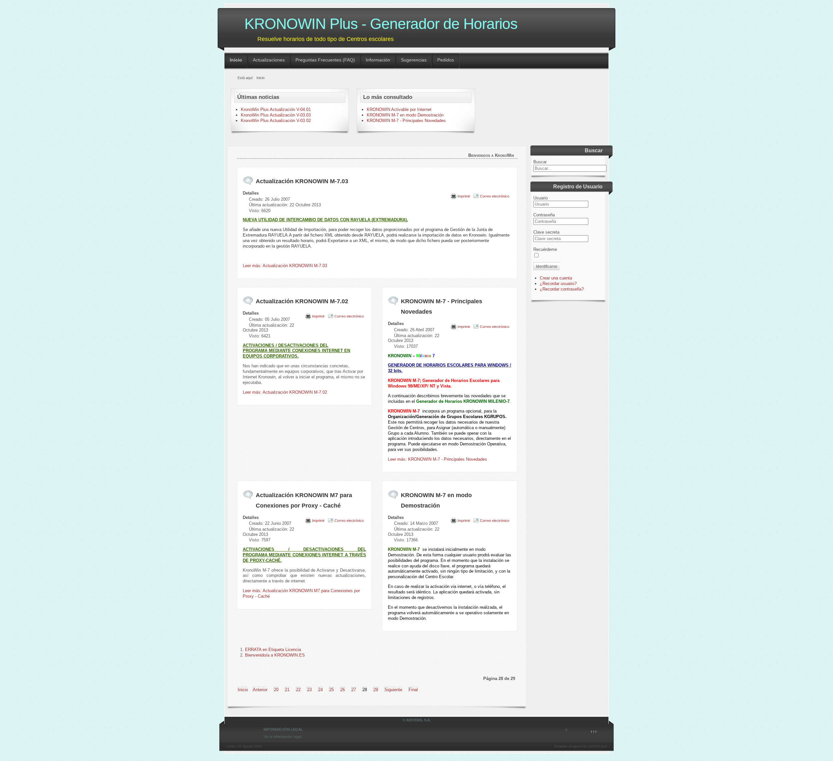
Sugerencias (414, 59)
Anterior (260, 689)
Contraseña (544, 214)
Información (378, 59)
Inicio (236, 59)
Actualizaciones (269, 59)
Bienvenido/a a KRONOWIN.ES (275, 655)
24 (320, 689)
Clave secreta (546, 232)
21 (287, 689)
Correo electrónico (494, 196)
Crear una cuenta (556, 278)
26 (342, 689)
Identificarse (546, 266)
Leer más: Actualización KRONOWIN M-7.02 (285, 392)
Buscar (540, 161)
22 (298, 689)
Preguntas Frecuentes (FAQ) (325, 59)
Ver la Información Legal (282, 737)
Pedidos (445, 59)
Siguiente (393, 689)
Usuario (540, 198)
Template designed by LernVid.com (580, 746)
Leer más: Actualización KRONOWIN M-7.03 (285, 265)
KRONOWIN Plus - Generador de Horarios (380, 23)
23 (309, 689)
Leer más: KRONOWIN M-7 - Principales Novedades (437, 459)
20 (276, 689)
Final (413, 689)
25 (331, 689)
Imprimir (463, 196)
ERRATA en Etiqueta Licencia (273, 649)
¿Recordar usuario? (558, 283)
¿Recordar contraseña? (562, 289)
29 (376, 689)
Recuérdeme (545, 249)
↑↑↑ (593, 731)
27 (353, 689)
